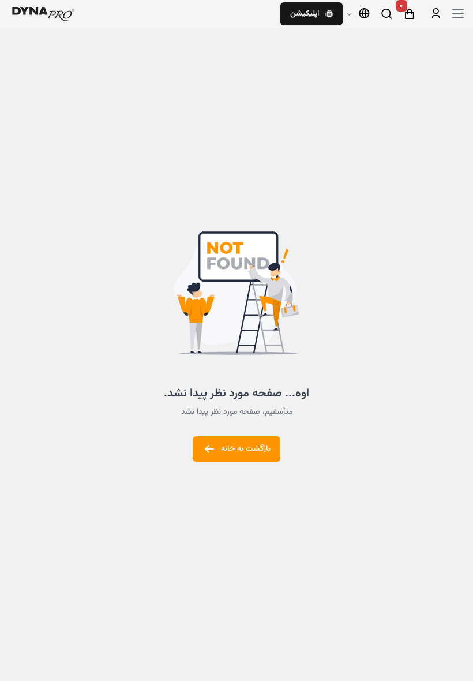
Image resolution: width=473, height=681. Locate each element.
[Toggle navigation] (458, 14)
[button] (358, 13)
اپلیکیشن (304, 14)
